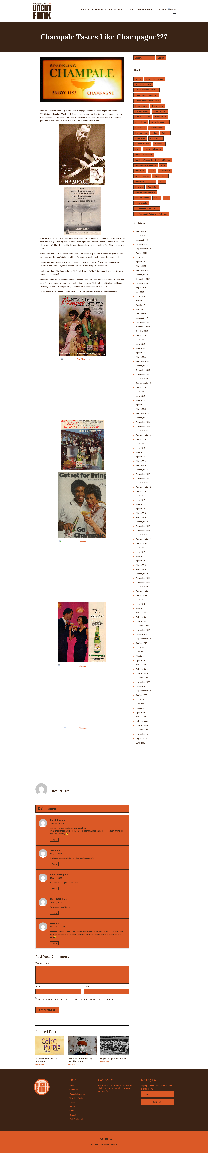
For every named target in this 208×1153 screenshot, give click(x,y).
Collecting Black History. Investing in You (80, 1059)
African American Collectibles (147, 101)
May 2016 (140, 348)
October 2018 (142, 244)
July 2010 (140, 647)
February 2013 (142, 517)
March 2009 (141, 717)
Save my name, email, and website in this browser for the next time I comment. (75, 999)
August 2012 (141, 543)
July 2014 (140, 444)
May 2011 (140, 608)
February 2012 (142, 569)
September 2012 (143, 539)
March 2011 (141, 613)
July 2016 (140, 340)
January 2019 (142, 240)
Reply (54, 840)
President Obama (142, 198)
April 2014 (140, 457)
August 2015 (141, 387)
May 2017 (140, 301)
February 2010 (142, 669)
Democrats (159, 144)
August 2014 (141, 439)
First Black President (143, 155)
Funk (163, 165)
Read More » (39, 1064)
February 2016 (142, 361)
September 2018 (143, 249)
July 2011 (140, 600)
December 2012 (143, 526)
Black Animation (141, 111)
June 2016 (140, 344)
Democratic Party (142, 144)
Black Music (140, 128)
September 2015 (143, 383)
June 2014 (140, 448)
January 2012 (142, 574)
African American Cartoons (146, 95)
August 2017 (141, 288)
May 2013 (140, 504)
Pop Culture (152, 187)
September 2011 (143, 591)
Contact (72, 1115)
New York (139, 187)
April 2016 (140, 353)
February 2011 (142, 617)
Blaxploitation (141, 133)
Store (161, 9)
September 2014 (143, 435)
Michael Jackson (142, 176)
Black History (140, 122)
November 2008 (143, 734)
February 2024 (142, 231)
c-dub (154, 133)
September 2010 (143, 639)
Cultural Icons (156, 138)
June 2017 (140, 296)
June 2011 (140, 604)
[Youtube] (106, 1139)
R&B (166, 198)
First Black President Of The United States (152, 160)
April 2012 (140, 561)
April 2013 (140, 509)
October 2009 (142, 686)
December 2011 (143, 578)
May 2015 (140, 400)
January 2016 (142, 366)
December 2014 (143, 422)
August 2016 (141, 335)
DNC (137, 149)
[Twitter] (101, 1139)
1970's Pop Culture (143, 84)
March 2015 (141, 409)
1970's (138, 79)
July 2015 (140, 392)
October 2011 (142, 587)
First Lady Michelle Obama (145, 165)
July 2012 (140, 548)
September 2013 (143, 487)
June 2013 (140, 500)
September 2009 (143, 691)
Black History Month (159, 122)
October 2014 (142, 431)
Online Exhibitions (77, 1094)
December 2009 (143, 678)
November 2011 (143, 582)
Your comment (42, 963)
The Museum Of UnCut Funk (146, 209)
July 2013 (140, 496)
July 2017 (140, 292)
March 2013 (141, 513)
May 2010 (140, 656)
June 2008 (140, 743)
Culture (129, 9)
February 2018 (142, 270)
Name (38, 987)
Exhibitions (98, 9)
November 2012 (143, 530)
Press (72, 1106)
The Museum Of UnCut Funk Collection (151, 214)
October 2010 (142, 634)
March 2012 (141, 565)
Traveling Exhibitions (78, 1098)
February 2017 (142, 314)
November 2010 (143, 630)
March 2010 (141, 665)
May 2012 (140, 556)
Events (72, 1102)
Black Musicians (156, 128)
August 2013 (141, 491)
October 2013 (142, 483)
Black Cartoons (160, 111)
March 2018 (141, 266)
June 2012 (140, 552)
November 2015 (143, 374)
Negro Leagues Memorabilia (114, 1058)
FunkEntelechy (146, 9)
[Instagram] (111, 1139)
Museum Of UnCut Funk (144, 182)
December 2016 (143, 322)
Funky (152, 171)
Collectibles (140, 138)
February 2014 (142, 465)
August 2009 (141, 695)
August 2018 (141, 253)
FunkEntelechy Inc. (77, 1119)
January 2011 (142, 621)
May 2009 (140, 708)
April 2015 (140, 405)
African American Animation (146, 90)
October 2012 (142, 535)
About (84, 9)
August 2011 (141, 595)
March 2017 (141, 309)
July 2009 (140, 699)
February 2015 (142, 413)
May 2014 (140, 452)
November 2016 (143, 327)
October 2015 (142, 379)
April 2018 (140, 262)
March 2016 (141, 357)
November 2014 (143, 426)
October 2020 (142, 236)
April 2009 (140, 712)
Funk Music (139, 171)
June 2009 (140, 704)
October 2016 (142, 331)
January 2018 (142, 275)
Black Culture (160, 117)
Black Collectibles (142, 117)
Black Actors (157, 106)
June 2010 (140, 652)
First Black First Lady (153, 149)
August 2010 (141, 643)
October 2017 (142, 283)
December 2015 (143, 370)
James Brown (165, 171)
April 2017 (140, 305)
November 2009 (143, 682)
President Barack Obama (145, 192)
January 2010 (142, 673)
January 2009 (142, 725)
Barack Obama (141, 106)
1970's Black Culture (154, 79)
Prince (156, 198)
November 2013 (143, 478)
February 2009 (142, 721)
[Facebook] (97, 1139)
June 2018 (140, 257)
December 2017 (143, 279)
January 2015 (142, 418)
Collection (114, 9)
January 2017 (142, 318)
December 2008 (143, 730)
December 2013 (143, 474)
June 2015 (140, 396)
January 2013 (142, 522)
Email (86, 987)
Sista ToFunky (141, 203)
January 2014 (142, 470)
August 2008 (141, 738)
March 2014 (141, 461)
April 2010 (140, 660)
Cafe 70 (165, 133)
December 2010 (143, 626)
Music (162, 182)
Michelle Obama (160, 176)
